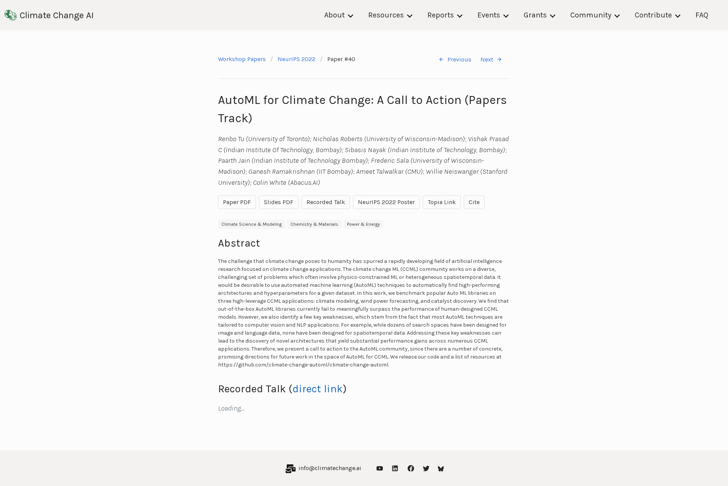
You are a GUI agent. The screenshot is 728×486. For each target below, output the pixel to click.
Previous (459, 59)
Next (486, 59)
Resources (386, 15)
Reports (440, 15)
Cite (474, 202)
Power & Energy (363, 224)
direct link (317, 388)
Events (488, 15)
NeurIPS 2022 (296, 59)
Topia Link (442, 202)
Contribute (653, 15)
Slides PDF (278, 202)
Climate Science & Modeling (251, 224)
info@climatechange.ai (329, 468)
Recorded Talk (325, 202)
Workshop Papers (242, 59)
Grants (535, 15)
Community (590, 15)
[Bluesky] (441, 468)
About (334, 15)
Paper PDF (237, 202)
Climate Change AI (57, 15)
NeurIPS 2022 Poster (386, 202)
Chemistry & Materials (314, 224)
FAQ (701, 15)
